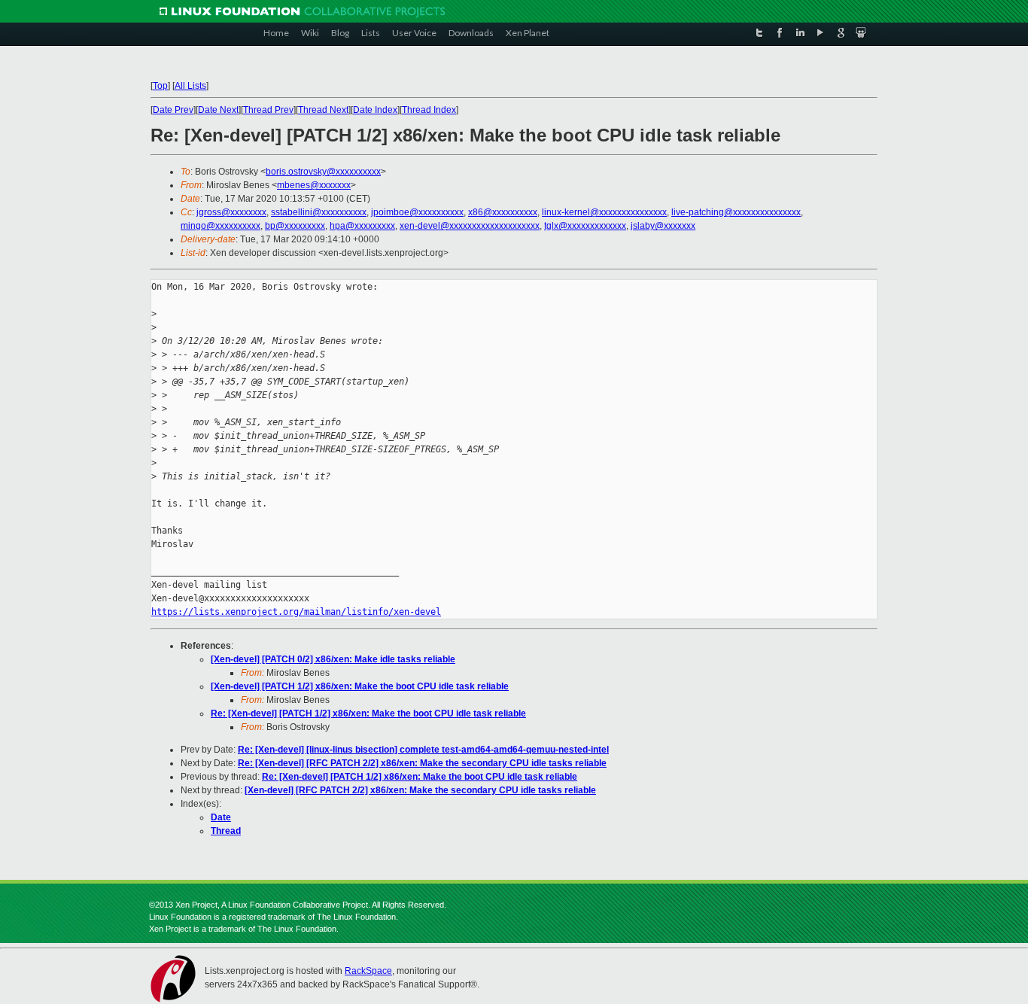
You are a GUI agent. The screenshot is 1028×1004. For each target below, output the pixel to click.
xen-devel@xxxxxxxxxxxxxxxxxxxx (470, 226)
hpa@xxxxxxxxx (362, 226)
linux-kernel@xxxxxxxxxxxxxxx (604, 212)
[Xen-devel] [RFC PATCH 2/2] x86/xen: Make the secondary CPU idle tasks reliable (420, 790)
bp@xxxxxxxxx (295, 226)
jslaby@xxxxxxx (663, 226)
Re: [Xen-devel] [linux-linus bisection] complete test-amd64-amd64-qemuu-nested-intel (423, 749)
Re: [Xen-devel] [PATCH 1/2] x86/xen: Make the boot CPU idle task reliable (368, 713)
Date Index (375, 110)
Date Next (218, 110)
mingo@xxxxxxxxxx (220, 226)
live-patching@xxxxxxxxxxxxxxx (736, 212)
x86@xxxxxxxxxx (502, 212)
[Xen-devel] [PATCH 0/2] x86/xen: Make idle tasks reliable (333, 659)
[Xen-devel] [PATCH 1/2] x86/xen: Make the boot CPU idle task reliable (360, 686)
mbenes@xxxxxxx (314, 185)
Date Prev (173, 110)
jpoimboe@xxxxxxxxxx (417, 212)
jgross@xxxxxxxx (231, 212)
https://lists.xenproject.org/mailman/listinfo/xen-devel (296, 612)
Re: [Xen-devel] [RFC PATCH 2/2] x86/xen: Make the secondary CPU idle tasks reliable (422, 763)
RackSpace (368, 971)
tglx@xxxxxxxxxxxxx (585, 226)
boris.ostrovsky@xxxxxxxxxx (323, 171)
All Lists (190, 86)
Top (160, 86)
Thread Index (429, 110)
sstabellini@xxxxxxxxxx (318, 212)
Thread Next (323, 110)
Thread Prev (268, 110)
